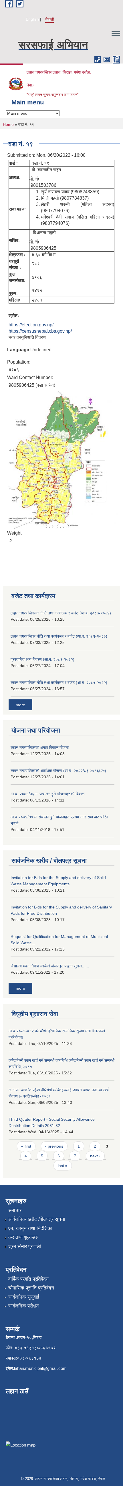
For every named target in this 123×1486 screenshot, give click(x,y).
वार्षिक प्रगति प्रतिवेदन (28, 1279)
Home (8, 124)
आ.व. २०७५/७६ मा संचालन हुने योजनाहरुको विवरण (48, 793)
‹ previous (54, 1146)
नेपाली (49, 19)
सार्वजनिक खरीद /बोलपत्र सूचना (36, 1219)
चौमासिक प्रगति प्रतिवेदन (31, 1288)
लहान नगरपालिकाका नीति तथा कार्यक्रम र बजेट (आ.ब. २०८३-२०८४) (61, 613)
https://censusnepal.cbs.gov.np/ (40, 331)
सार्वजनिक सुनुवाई (23, 1297)
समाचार (14, 1210)
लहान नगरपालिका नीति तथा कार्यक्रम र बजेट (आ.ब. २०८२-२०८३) (59, 636)
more (20, 705)
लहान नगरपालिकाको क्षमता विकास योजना (40, 747)
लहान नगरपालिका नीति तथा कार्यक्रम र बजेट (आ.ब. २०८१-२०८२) (59, 682)
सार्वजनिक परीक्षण (23, 1306)
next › (95, 1156)
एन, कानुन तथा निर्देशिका (30, 1228)
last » (63, 1165)
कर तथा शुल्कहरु (23, 1237)
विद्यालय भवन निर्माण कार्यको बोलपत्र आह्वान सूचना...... (50, 966)
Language (18, 349)
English (32, 19)
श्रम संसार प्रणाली (24, 1246)
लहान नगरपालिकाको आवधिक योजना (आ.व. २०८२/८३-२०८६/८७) (58, 770)
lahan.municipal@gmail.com (40, 1368)
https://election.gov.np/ (31, 324)
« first (26, 1146)
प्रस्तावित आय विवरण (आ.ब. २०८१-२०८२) (42, 659)
